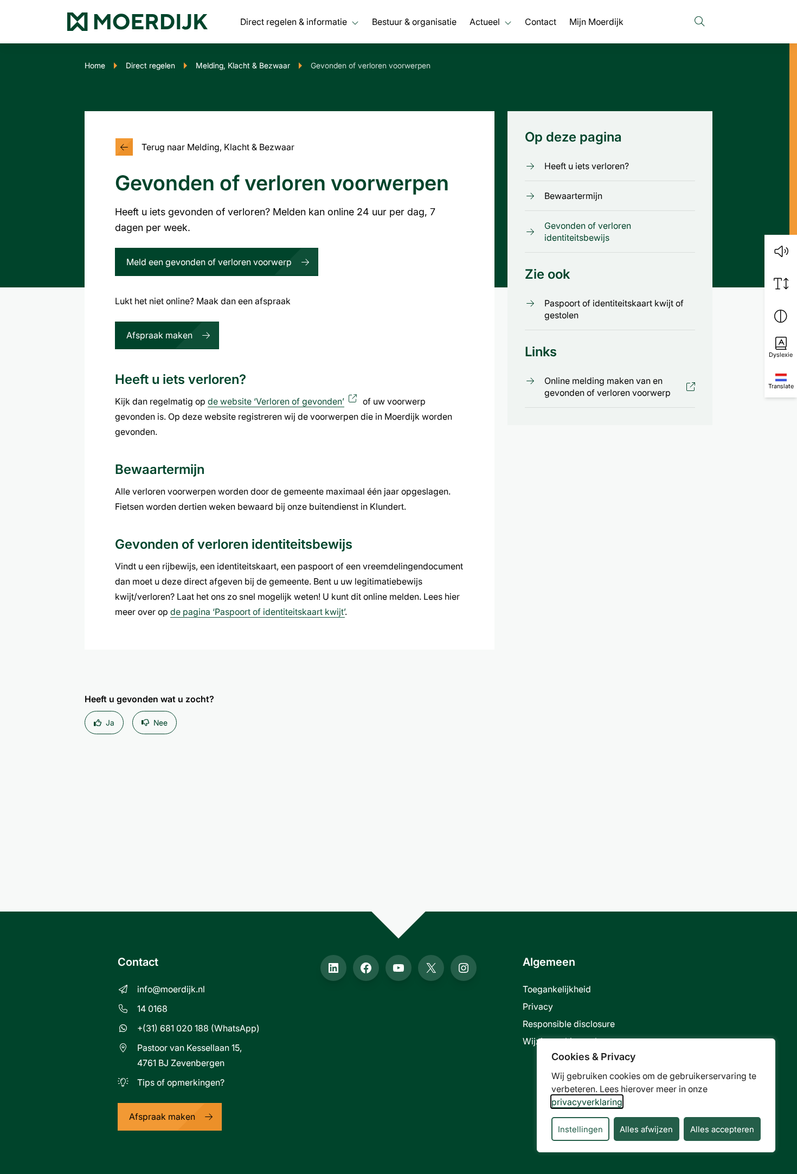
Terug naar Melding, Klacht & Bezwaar (218, 146)
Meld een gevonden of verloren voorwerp (209, 261)
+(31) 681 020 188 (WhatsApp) (198, 1028)
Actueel (485, 21)
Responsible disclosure (569, 1023)
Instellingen (580, 1129)
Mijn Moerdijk (596, 21)
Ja (110, 722)
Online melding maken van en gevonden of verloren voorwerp (612, 387)
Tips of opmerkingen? (180, 1082)
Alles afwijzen (646, 1129)
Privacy (538, 1006)
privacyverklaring (586, 1101)
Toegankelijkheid (557, 989)
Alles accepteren (722, 1129)
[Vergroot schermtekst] (780, 283)
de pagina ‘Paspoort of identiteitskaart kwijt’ (257, 611)
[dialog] (656, 1095)
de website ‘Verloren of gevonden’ (284, 401)
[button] (780, 251)
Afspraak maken (159, 335)
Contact (540, 21)
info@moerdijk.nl (171, 989)
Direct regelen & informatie (293, 21)
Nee (160, 722)
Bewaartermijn (573, 195)
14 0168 (152, 1008)
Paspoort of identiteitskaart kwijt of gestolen (614, 309)
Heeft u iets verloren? (586, 165)
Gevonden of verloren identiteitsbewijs (587, 231)
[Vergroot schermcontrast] (780, 316)
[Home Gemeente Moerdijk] (137, 21)
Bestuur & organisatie (414, 21)
